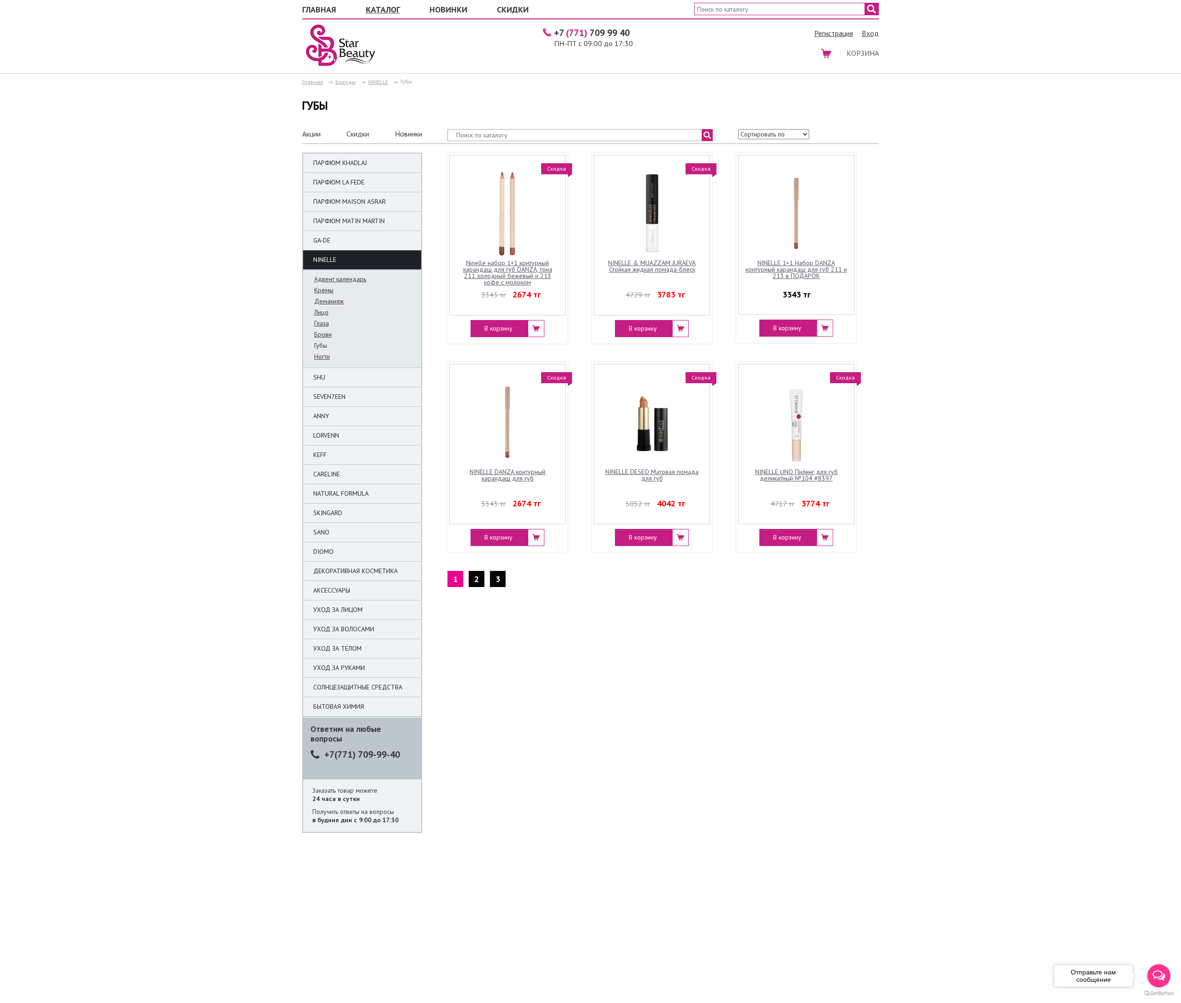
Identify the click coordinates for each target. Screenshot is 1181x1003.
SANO (321, 532)
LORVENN (326, 435)
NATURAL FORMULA (341, 493)
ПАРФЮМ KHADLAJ (340, 163)
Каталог (383, 9)
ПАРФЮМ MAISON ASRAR (349, 201)
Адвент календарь (340, 279)
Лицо (321, 312)
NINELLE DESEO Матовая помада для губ (651, 475)
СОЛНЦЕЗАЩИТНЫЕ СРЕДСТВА (357, 687)
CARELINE (326, 474)
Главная (319, 9)
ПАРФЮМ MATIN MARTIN (349, 221)
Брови (323, 334)
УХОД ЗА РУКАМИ (339, 668)
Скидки (513, 9)
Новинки (448, 9)
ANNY (321, 416)
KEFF (320, 455)
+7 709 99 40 (592, 33)
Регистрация (833, 33)
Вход (870, 33)
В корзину (498, 328)
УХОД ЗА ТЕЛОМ (337, 648)
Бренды (345, 81)
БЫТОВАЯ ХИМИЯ (338, 706)
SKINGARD (327, 513)
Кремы (324, 290)
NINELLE (378, 81)
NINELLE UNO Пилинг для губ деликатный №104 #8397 (796, 475)
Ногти (322, 356)
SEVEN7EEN (329, 396)
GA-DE (321, 240)
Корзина (863, 53)
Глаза (321, 323)
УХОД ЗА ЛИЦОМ (338, 609)
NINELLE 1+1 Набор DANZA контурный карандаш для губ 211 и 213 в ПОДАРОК (796, 270)
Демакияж (329, 301)
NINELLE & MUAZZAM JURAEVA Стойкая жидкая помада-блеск (652, 266)
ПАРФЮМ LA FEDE (338, 182)
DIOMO (323, 551)
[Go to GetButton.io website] (1159, 994)
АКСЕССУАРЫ (331, 590)
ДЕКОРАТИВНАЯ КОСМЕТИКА (355, 571)
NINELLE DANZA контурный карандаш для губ (507, 475)
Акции (311, 133)
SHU (319, 377)
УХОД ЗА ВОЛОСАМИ (343, 629)
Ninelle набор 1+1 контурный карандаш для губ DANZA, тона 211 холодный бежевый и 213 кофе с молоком (507, 273)
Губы (320, 345)
